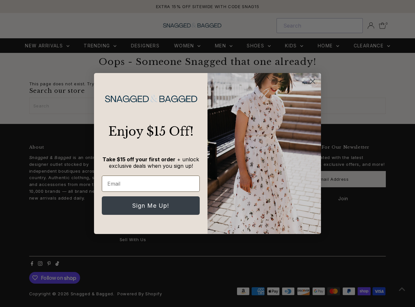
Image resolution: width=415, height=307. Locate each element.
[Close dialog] (312, 81)
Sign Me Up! (150, 205)
